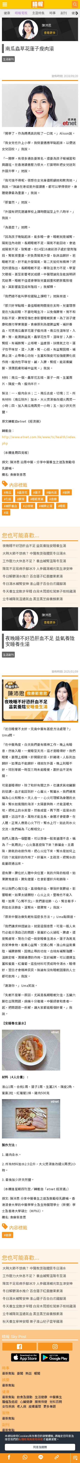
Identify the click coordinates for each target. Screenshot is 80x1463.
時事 (53, 13)
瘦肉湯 (52, 492)
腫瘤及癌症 (10, 1401)
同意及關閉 (40, 1447)
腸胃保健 (41, 1401)
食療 (54, 499)
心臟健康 (26, 1401)
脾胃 (21, 499)
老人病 (21, 1406)
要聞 (20, 1373)
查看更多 (50, 33)
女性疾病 (8, 1406)
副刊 (64, 13)
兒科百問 (56, 1401)
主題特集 (38, 13)
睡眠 (62, 506)
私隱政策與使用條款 (30, 1439)
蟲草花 (23, 492)
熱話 (28, 1373)
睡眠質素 (37, 499)
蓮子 (38, 492)
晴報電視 (21, 13)
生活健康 (41, 1397)
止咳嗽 (28, 506)
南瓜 (8, 492)
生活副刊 (8, 59)
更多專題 (49, 1406)
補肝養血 (11, 506)
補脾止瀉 (46, 506)
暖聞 (37, 1373)
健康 (7, 13)
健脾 (67, 492)
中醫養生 (56, 1397)
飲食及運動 (24, 1397)
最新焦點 (8, 1373)
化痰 (8, 499)
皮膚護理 (35, 1406)
